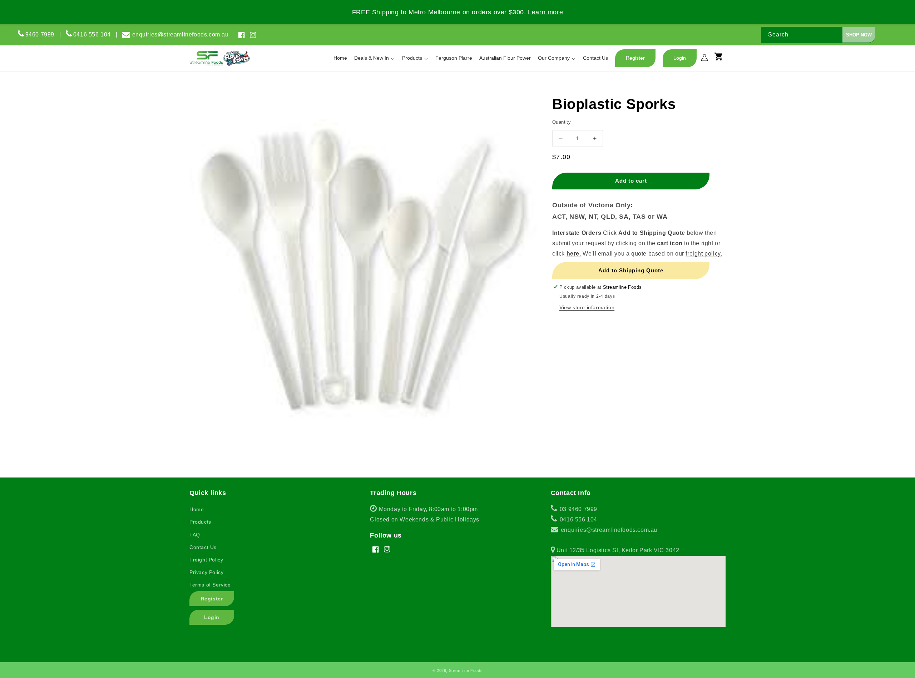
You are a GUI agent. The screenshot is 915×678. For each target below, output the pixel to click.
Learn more (545, 12)
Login (211, 617)
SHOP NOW (859, 35)
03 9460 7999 (577, 509)
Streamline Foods (466, 670)
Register (212, 599)
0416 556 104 (94, 34)
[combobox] (818, 35)
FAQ (194, 535)
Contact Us (203, 547)
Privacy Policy (206, 572)
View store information (586, 307)
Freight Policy (206, 560)
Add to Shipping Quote (630, 270)
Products (200, 522)
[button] (722, 60)
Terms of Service (210, 585)
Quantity (561, 122)
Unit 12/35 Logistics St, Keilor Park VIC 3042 (617, 550)
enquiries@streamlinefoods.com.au (180, 34)
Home (196, 509)
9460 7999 (39, 34)
